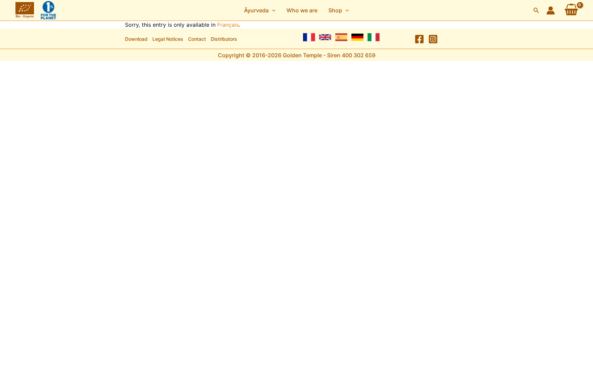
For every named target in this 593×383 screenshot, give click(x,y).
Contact (197, 39)
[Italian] (374, 37)
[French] (309, 37)
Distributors (224, 39)
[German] (357, 37)
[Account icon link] (550, 10)
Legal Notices (167, 39)
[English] (325, 37)
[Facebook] (419, 39)
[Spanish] (341, 37)
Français (228, 24)
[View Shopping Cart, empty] (571, 10)
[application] (272, 10)
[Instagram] (433, 39)
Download (136, 39)
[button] (260, 10)
